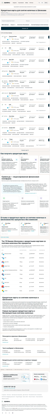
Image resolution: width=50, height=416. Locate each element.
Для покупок (5, 340)
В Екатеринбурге (6, 364)
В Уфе (38, 364)
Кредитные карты (9, 369)
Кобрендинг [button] (22, 144)
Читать (9, 231)
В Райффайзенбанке (41, 352)
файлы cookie (15, 408)
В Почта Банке (40, 350)
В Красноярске (17, 364)
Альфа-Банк (27, 223)
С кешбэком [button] (4, 109)
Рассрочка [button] (14, 111)
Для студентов (40, 340)
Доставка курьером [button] (6, 41)
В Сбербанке (5, 350)
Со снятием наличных (30, 340)
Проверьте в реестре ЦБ (30, 193)
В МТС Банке (28, 352)
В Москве (4, 362)
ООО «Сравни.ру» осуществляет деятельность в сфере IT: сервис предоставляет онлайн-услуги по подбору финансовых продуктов (23, 405)
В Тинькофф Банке (6, 352)
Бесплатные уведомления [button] (7, 76)
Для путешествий (17, 340)
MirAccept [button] (13, 43)
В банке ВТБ (28, 350)
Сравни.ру (2, 369)
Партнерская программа (17, 394)
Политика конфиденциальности (8, 396)
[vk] (5, 413)
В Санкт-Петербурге (18, 362)
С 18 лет (4, 338)
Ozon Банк (7, 223)
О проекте (4, 394)
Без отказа (16, 338)
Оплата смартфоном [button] (6, 43)
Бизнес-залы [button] (19, 43)
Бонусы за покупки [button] (6, 64)
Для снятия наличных (18, 369)
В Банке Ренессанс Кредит (19, 352)
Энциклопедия (19, 396)
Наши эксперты (32, 396)
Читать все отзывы (5, 237)
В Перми (39, 362)
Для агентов (25, 394)
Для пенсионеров (41, 338)
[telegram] (2, 413)
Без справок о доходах (30, 338)
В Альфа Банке (17, 350)
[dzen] (12, 413)
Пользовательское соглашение (35, 394)
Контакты (9, 394)
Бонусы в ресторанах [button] (20, 87)
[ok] (9, 413)
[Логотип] (6, 401)
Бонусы (12, 24)
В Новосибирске (29, 362)
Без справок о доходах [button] (25, 41)
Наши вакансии (39, 396)
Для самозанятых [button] (30, 54)
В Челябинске (28, 364)
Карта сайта (25, 396)
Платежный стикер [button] (28, 87)
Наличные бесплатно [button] (15, 41)
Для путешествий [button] (5, 66)
